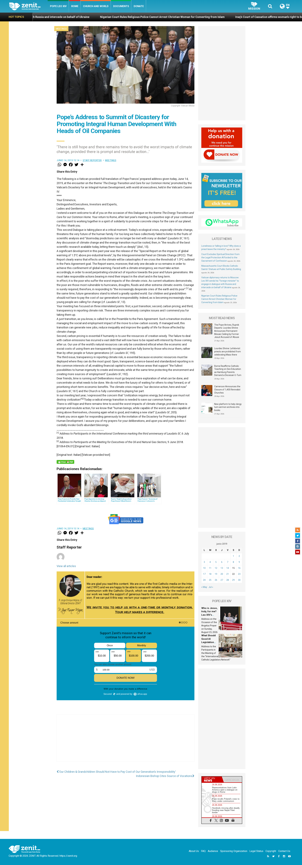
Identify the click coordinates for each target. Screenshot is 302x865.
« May (204, 587)
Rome (74, 6)
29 (233, 580)
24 (204, 580)
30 (239, 580)
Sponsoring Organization (233, 851)
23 (239, 574)
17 (204, 574)
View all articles (66, 566)
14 (227, 568)
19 (216, 574)
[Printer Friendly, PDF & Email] (65, 462)
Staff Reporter (92, 160)
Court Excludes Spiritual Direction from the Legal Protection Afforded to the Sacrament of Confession (220, 257)
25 (210, 580)
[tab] (212, 779)
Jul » (211, 587)
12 (216, 568)
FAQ (203, 851)
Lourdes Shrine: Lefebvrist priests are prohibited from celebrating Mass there (227, 351)
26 (216, 580)
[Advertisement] (125, 741)
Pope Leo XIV (58, 6)
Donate (139, 6)
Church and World (96, 6)
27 (222, 580)
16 (239, 568)
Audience (213, 851)
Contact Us (284, 851)
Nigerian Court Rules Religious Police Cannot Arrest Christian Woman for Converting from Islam (101, 17)
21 (227, 574)
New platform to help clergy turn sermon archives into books (228, 407)
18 (210, 574)
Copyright (271, 851)
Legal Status (256, 851)
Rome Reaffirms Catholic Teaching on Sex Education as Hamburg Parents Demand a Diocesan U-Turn (227, 371)
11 (210, 568)
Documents (121, 6)
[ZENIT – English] (28, 6)
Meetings (61, 28)
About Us (194, 851)
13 (222, 568)
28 (227, 580)
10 (204, 568)
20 (222, 574)
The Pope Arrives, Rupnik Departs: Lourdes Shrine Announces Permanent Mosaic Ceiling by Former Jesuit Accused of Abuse (226, 331)
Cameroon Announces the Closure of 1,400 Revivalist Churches (227, 389)
